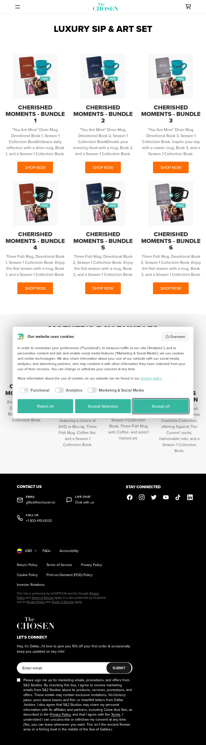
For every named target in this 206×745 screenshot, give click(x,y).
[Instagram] (142, 497)
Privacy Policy (91, 565)
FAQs (46, 550)
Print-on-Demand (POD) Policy (69, 575)
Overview (177, 336)
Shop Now (35, 167)
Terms (115, 714)
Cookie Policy (27, 575)
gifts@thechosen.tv (40, 502)
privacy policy (151, 378)
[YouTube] (166, 497)
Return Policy (27, 565)
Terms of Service (59, 565)
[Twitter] (154, 497)
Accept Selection (103, 406)
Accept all (161, 406)
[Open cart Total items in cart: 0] (188, 6)
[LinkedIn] (190, 497)
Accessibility (69, 550)
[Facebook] (130, 497)
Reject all (45, 406)
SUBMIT (119, 667)
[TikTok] (178, 497)
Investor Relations (31, 584)
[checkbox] (33, 390)
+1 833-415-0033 (39, 520)
